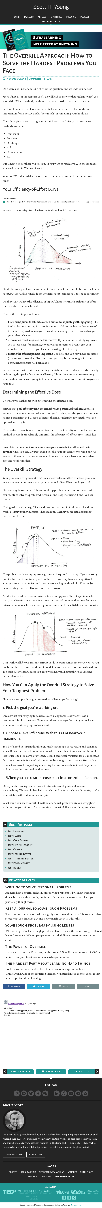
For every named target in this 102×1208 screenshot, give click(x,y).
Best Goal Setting (18, 840)
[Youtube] (71, 1093)
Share (48, 78)
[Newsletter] (78, 1093)
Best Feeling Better (19, 853)
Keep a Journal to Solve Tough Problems (41, 908)
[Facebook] (38, 1093)
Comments (35, 78)
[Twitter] (31, 1093)
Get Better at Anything (51, 1172)
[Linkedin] (57, 1093)
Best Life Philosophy (20, 844)
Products (33, 1176)
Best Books (14, 867)
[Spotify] (24, 1093)
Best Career (14, 849)
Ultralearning (28, 1172)
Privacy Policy (76, 1205)
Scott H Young (51, 5)
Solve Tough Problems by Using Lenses (39, 925)
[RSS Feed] (85, 1093)
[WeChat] (45, 1093)
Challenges (86, 1172)
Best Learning (16, 831)
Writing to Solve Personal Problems (38, 887)
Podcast (46, 1176)
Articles (72, 1172)
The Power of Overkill (25, 946)
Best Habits (14, 835)
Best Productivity (18, 863)
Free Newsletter (64, 1176)
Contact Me (35, 1154)
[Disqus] (51, 1032)
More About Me (14, 1154)
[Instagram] (17, 1093)
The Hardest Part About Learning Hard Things (47, 963)
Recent (13, 1172)
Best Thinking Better (20, 858)
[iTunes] (64, 1093)
